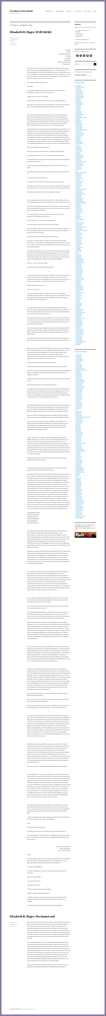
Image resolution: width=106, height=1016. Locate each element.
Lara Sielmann (79, 447)
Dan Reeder (78, 140)
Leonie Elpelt (78, 241)
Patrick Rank (78, 484)
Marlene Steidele (79, 268)
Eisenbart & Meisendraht (21, 10)
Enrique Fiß (78, 402)
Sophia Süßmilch (79, 324)
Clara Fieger (78, 137)
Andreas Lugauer (79, 93)
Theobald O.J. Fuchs (80, 333)
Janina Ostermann (79, 421)
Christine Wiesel (79, 135)
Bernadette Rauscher (80, 368)
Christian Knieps (79, 132)
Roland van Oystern (80, 309)
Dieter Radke (78, 394)
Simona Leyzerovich (80, 501)
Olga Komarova (79, 482)
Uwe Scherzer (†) (79, 508)
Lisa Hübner (78, 453)
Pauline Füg (78, 294)
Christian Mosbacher (80, 380)
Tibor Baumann (79, 335)
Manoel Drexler (79, 461)
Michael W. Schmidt (80, 279)
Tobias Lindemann (79, 507)
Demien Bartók (79, 148)
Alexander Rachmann (80, 87)
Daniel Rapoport (79, 142)
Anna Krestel (78, 364)
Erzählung (16, 38)
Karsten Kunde (79, 435)
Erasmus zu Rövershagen (81, 161)
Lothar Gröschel (79, 247)
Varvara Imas (78, 511)
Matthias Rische (79, 272)
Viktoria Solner (79, 514)
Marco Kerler (78, 257)
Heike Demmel (79, 418)
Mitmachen (78, 11)
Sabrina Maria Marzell (80, 312)
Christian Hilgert (79, 379)
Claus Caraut (78, 139)
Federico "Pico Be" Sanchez (81, 172)
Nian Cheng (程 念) (80, 289)
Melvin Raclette (79, 274)
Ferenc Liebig (78, 414)
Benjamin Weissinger (80, 114)
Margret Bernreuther (80, 262)
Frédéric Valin (78, 183)
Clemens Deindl (79, 388)
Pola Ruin (78, 301)
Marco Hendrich (79, 463)
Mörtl (77, 476)
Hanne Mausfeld (79, 192)
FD (76, 170)
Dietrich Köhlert (79, 396)
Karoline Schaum (79, 434)
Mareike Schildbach (80, 259)
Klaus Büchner (79, 228)
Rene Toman (78, 491)
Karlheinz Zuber (79, 432)
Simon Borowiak (79, 321)
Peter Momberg (79, 295)
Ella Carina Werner (80, 157)
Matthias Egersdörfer (80, 469)
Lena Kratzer (78, 236)
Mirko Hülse (78, 283)
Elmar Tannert (79, 160)
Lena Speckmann (79, 237)
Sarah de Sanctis (79, 315)
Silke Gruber (78, 320)
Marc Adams (78, 254)
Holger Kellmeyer (79, 199)
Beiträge (12, 38)
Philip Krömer (79, 298)
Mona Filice (78, 475)
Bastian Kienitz (79, 113)
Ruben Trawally (79, 311)
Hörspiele (12, 39)
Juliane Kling (78, 218)
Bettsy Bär (78, 119)
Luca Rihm (78, 248)
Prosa (16, 39)
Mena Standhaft (79, 470)
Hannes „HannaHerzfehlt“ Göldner (83, 417)
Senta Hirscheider (79, 499)
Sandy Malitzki (79, 493)
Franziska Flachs (79, 178)
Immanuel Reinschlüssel (81, 202)
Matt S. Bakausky (79, 271)
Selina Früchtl (79, 498)
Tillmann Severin (79, 504)
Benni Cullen (78, 116)
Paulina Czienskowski (80, 292)
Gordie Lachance (79, 415)
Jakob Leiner (78, 207)
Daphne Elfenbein (79, 143)
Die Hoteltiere (79, 149)
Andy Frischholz (79, 97)
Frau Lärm (78, 180)
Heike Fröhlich (79, 196)
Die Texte (68, 11)
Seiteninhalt (48, 11)
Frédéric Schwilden (80, 181)
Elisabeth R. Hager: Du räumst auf (32, 916)
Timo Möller (78, 505)
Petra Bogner (78, 485)
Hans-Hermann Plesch (80, 193)
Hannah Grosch (79, 190)
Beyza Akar (78, 371)
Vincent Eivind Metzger (81, 341)
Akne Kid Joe (78, 85)
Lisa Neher (78, 245)
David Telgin (78, 146)
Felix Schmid (78, 175)
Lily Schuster (78, 242)
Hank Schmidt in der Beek (81, 189)
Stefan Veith (78, 327)
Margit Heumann (79, 260)
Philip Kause (78, 487)
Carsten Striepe (79, 128)
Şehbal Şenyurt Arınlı (80, 318)
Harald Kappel (79, 195)
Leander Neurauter (79, 449)
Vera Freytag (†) (79, 338)
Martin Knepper (79, 269)
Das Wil (77, 145)
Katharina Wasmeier (80, 222)
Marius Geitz (78, 266)
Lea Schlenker (78, 234)
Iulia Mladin (78, 204)
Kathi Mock (78, 438)
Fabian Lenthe (79, 169)
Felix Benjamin (79, 174)
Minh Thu (78, 473)
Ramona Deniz (79, 303)
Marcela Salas (78, 256)
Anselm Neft (78, 108)
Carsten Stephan (79, 126)
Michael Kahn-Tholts (80, 472)
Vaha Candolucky (79, 510)
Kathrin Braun (79, 440)
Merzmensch (78, 276)
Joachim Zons (78, 423)
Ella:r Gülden (78, 158)
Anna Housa (78, 105)
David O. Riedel (79, 391)
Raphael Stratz (79, 304)
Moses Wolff (78, 285)
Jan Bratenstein (79, 209)
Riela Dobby (78, 306)
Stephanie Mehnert (80, 330)
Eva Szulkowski (79, 166)
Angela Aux (78, 99)
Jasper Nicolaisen (79, 212)
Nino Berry (78, 291)
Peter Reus (78, 297)
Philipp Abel (78, 488)
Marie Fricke (78, 466)
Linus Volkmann (79, 244)
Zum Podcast (87, 11)
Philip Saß (78, 300)
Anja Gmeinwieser (79, 104)
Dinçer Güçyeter (79, 151)
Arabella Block (79, 111)
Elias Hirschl (78, 154)
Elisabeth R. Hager (79, 155)
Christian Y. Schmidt (80, 134)
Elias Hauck (78, 152)
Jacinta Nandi (78, 206)
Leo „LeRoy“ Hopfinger (80, 450)
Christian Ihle (79, 131)
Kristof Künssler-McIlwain (81, 230)
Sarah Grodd (78, 317)
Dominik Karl (78, 397)
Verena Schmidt (79, 339)
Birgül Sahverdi (79, 373)
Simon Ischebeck (79, 323)
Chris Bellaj (78, 377)
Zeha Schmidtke (79, 342)
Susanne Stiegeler (79, 332)
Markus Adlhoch (79, 467)
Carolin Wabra (79, 125)
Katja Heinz (78, 441)
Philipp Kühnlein (79, 490)
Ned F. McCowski (79, 288)
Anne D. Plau (78, 107)
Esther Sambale (79, 403)
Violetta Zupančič (79, 517)
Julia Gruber (78, 426)
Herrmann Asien (79, 198)
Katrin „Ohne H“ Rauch (80, 227)
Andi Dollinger (79, 354)
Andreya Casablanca (80, 96)
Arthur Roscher (79, 365)
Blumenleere (78, 122)
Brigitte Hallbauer (79, 123)
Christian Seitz (79, 385)
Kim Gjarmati (79, 446)
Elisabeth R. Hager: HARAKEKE (31, 32)
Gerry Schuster (79, 186)
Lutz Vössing (78, 251)
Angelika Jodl (78, 100)
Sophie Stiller (78, 326)
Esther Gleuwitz (79, 163)
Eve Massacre (78, 167)
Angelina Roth (79, 102)
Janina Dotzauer (79, 210)
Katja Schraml (79, 225)
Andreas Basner (79, 358)
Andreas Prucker (79, 94)
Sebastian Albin (79, 496)
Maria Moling (78, 265)
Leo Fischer (78, 239)
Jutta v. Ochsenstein (80, 219)
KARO (77, 221)
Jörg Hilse (78, 215)
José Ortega (78, 424)
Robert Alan (78, 307)
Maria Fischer (78, 263)
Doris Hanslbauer (79, 399)
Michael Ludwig (79, 277)
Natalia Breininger (79, 286)
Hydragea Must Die (80, 201)
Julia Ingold (78, 429)
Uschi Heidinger (79, 336)
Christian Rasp (79, 383)
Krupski (77, 231)
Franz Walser (78, 177)
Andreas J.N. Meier (79, 91)
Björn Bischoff (79, 120)
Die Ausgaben (60, 11)
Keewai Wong (78, 444)
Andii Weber (78, 88)
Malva (77, 253)
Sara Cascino (78, 494)
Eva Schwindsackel (80, 164)
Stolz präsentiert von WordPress (28, 1009)
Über (94, 11)
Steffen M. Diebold (79, 329)
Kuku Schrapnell (79, 233)
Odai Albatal (78, 481)
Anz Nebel (78, 110)
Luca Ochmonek (79, 456)
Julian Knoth (78, 216)
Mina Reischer (79, 280)
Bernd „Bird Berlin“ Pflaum (81, 117)
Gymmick (78, 187)
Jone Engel (78, 213)
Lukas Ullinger (79, 250)
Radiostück (12, 41)
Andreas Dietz (79, 90)
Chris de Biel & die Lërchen (81, 129)
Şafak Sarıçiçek (79, 314)
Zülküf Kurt (78, 344)
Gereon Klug (78, 184)
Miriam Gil (78, 282)
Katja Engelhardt (79, 224)
